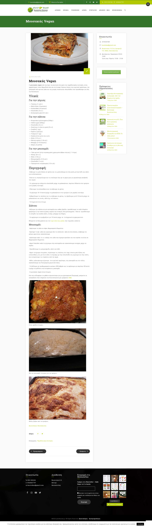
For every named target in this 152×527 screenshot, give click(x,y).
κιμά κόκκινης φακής (58, 221)
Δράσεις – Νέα (104, 10)
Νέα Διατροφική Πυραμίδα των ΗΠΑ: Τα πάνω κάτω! (115, 133)
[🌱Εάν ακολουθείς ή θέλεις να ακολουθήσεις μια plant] (114, 486)
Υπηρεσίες (75, 10)
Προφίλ (66, 10)
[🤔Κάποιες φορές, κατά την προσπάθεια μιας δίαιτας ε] (122, 486)
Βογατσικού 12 (57, 480)
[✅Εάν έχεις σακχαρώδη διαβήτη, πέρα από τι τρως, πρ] (114, 478)
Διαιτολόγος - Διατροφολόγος (89, 519)
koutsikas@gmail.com (37, 2)
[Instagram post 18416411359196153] (106, 494)
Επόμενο (83, 451)
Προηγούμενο (38, 451)
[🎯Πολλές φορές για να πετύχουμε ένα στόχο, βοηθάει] (106, 478)
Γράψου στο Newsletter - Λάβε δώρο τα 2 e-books (88, 483)
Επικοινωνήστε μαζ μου (111, 72)
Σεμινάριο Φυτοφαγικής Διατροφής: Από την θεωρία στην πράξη (115, 96)
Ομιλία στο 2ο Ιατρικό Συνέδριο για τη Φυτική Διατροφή (115, 145)
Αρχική (58, 10)
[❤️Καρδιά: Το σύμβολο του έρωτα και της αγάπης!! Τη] (122, 478)
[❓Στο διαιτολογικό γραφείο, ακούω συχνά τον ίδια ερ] (114, 494)
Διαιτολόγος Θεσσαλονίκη (37, 426)
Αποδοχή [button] (140, 524)
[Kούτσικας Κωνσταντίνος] (38, 10)
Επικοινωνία (117, 10)
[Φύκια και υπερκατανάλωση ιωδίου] (122, 494)
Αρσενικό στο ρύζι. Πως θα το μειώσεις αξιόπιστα (115, 122)
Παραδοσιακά (41, 441)
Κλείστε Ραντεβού (57, 2)
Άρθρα (84, 10)
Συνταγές (93, 10)
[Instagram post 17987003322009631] (106, 486)
